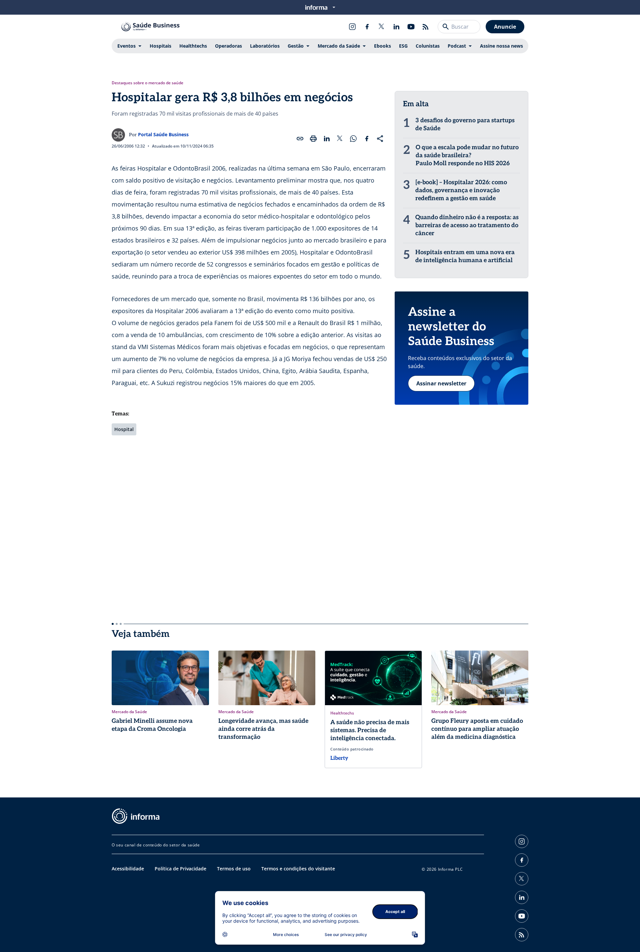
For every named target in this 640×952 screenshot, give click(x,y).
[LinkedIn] (396, 26)
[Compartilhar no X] (340, 138)
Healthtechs (193, 46)
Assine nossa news (501, 46)
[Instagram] (352, 26)
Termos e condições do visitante (298, 868)
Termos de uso (234, 868)
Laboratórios (265, 46)
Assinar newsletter (441, 383)
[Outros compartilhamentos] (380, 138)
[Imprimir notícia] (313, 138)
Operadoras (228, 46)
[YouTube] (411, 26)
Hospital (124, 429)
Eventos (126, 46)
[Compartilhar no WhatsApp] (353, 138)
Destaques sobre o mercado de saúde (147, 83)
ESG (403, 46)
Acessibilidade (128, 868)
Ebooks (382, 46)
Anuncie (505, 26)
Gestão (296, 46)
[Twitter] (381, 26)
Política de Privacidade (180, 868)
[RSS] (425, 26)
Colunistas (428, 46)
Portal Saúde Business (163, 134)
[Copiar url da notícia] (300, 138)
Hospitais (160, 46)
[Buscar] (446, 27)
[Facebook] (367, 26)
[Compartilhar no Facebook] (366, 138)
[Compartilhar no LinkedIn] (326, 138)
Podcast (457, 46)
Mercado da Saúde (339, 46)
